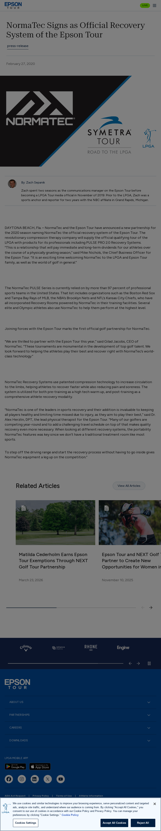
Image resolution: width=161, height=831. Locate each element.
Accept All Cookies (114, 822)
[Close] (154, 804)
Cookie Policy (70, 814)
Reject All (143, 822)
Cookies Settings (25, 822)
